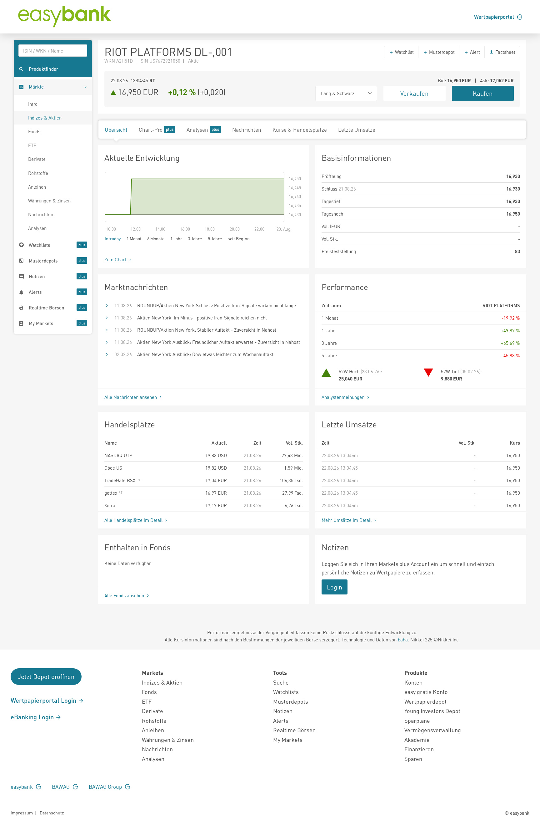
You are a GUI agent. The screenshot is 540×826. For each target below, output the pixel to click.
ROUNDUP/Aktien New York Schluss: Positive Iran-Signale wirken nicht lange (216, 305)
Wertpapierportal (494, 16)
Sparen (413, 758)
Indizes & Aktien (45, 118)
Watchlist (404, 52)
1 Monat (134, 238)
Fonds (34, 131)
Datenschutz (52, 812)
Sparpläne (417, 720)
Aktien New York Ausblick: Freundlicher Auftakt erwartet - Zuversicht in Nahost (218, 342)
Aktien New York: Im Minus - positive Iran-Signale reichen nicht (202, 317)
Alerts (280, 720)
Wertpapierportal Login (44, 700)
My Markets (287, 739)
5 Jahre (215, 238)
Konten (413, 682)
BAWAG (61, 786)
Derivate (37, 159)
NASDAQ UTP (118, 455)
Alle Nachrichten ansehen (131, 397)
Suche (281, 682)
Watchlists (286, 691)
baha (403, 639)
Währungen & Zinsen (49, 200)
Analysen (37, 228)
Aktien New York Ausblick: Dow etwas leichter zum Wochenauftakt (205, 354)
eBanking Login (33, 717)
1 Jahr (176, 238)
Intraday (113, 238)
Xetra (109, 505)
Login (334, 587)
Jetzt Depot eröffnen (46, 676)
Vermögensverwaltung (432, 729)
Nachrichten (40, 214)
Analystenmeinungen (344, 397)
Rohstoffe (38, 173)
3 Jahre (195, 238)
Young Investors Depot (432, 710)
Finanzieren (419, 748)
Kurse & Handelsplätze (299, 129)
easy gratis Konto (426, 691)
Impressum (22, 812)
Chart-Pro (150, 129)
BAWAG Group (106, 786)
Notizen (282, 710)
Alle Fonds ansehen (124, 595)
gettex (111, 493)
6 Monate (155, 238)
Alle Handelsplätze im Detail (134, 520)
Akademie (417, 739)
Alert (474, 52)
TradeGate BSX (120, 480)
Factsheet (504, 52)
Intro (33, 104)
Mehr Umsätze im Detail (347, 520)
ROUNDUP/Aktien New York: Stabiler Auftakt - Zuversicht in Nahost (206, 330)
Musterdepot (441, 52)
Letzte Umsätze (356, 129)
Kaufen (482, 93)
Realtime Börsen (294, 729)
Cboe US (113, 468)
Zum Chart (116, 259)
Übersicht (116, 129)
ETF (32, 145)
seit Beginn (239, 238)
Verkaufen (414, 93)
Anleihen (37, 187)
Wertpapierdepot (425, 701)
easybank (22, 786)
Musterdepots (290, 701)
